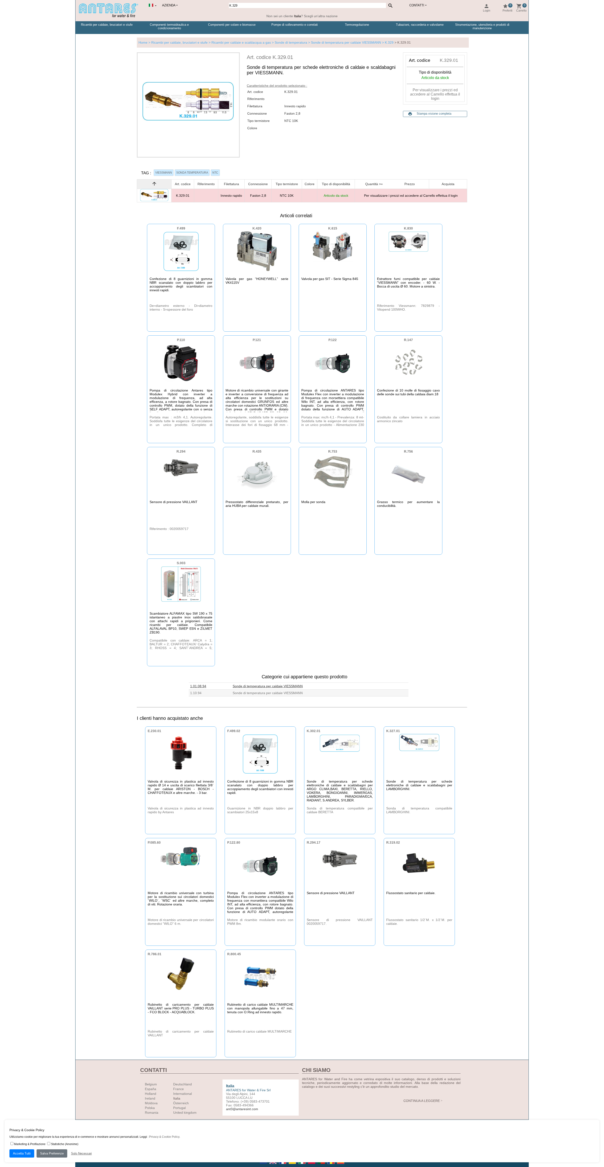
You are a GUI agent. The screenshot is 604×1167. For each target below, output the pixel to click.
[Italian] (302, 1165)
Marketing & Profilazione (30, 1144)
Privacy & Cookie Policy (164, 1136)
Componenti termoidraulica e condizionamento (169, 26)
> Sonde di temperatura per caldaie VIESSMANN (344, 42)
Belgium (151, 1084)
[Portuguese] (322, 1165)
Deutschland (182, 1084)
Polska (150, 1108)
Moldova (151, 1103)
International (182, 1094)
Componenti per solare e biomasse (232, 24)
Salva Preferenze (52, 1153)
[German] (293, 1165)
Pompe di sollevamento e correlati (294, 24)
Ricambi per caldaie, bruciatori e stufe (107, 24)
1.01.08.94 (198, 686)
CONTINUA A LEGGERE (421, 1101)
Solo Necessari (81, 1153)
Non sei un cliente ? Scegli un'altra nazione (302, 16)
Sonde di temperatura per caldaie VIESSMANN (268, 686)
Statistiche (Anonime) (64, 1144)
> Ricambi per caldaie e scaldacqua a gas (239, 42)
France (178, 1089)
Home (142, 42)
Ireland (150, 1098)
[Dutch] (263, 1165)
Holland (150, 1094)
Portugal (179, 1108)
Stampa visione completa (434, 113)
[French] (283, 1165)
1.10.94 (195, 693)
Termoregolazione (357, 24)
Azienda (169, 5)
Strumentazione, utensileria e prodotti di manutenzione (482, 26)
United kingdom (185, 1112)
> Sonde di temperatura (289, 42)
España (150, 1089)
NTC (215, 172)
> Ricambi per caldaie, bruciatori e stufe (177, 42)
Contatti (416, 5)
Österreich (181, 1103)
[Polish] (312, 1165)
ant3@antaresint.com (242, 1109)
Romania (151, 1112)
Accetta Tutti (22, 1153)
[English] (273, 1165)
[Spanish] (340, 1165)
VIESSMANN (163, 172)
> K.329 (388, 42)
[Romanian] (331, 1165)
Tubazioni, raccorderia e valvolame (420, 24)
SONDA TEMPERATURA (192, 172)
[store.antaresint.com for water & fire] (108, 16)
